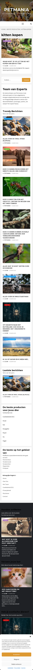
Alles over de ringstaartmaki (15, 296)
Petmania (16, 9)
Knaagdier (8, 118)
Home (4, 478)
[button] (30, 636)
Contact (5, 496)
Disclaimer (6, 493)
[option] (16, 388)
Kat (4, 425)
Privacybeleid (17, 667)
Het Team (6, 484)
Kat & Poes (7, 41)
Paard (4, 433)
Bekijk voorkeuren (16, 664)
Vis (3, 437)
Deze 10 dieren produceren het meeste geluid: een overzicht (14, 395)
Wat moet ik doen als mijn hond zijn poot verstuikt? (10, 541)
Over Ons (23, 667)
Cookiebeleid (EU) (8, 417)
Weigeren (16, 659)
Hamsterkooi (7, 460)
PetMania (7, 143)
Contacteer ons (7, 413)
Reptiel (7, 305)
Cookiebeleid (10, 667)
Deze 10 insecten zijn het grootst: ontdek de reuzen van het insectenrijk (16, 201)
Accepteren (16, 654)
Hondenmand (7, 462)
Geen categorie (10, 276)
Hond (4, 421)
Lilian (6, 65)
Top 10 (7, 149)
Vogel (7, 246)
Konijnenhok (6, 464)
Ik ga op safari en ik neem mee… (16, 359)
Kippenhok (6, 466)
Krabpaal (5, 468)
